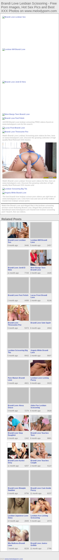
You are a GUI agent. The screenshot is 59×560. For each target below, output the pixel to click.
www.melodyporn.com (14, 559)
